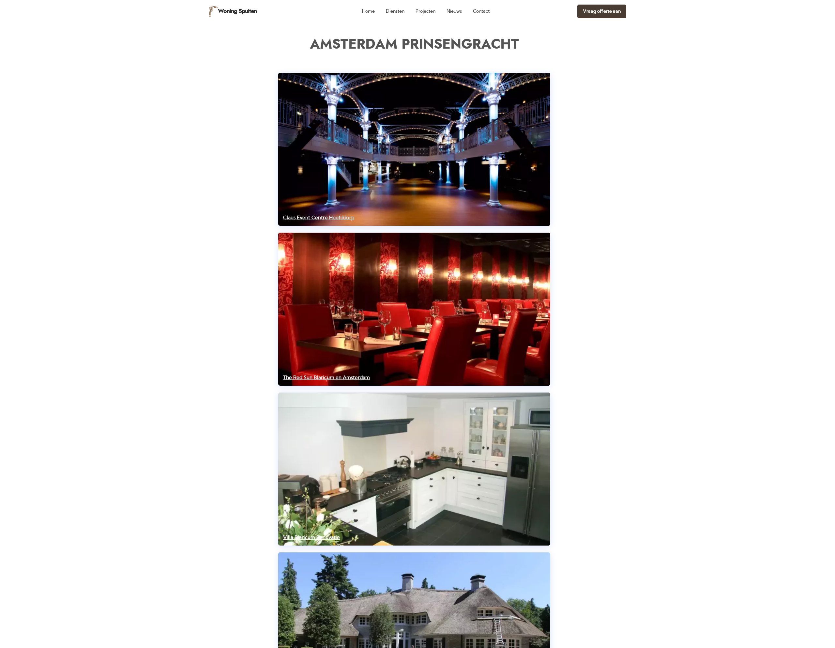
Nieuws (454, 11)
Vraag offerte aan (602, 11)
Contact (481, 11)
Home (368, 11)
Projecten (425, 11)
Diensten (395, 11)
